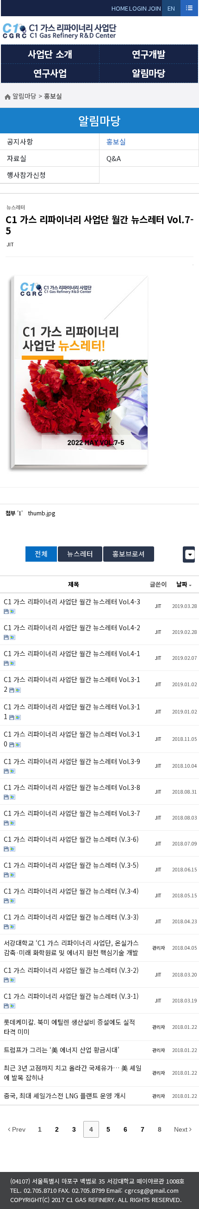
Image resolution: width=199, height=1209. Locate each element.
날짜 (181, 584)
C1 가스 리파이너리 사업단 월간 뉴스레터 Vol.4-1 (72, 653)
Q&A (113, 158)
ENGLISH (171, 10)
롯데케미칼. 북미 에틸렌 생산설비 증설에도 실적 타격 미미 (69, 1026)
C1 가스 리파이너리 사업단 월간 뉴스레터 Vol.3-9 (72, 761)
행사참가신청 (26, 175)
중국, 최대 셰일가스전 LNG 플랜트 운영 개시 (65, 1095)
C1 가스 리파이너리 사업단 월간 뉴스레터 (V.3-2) (71, 970)
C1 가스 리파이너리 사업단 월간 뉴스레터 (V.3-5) (71, 865)
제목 (73, 584)
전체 (41, 553)
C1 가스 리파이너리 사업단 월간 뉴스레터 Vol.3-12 (72, 684)
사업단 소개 (50, 54)
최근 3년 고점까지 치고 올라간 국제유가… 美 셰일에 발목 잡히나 (73, 1072)
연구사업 (50, 73)
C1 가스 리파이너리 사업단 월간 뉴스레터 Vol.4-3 (72, 601)
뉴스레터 (80, 553)
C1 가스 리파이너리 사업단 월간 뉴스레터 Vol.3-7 (72, 813)
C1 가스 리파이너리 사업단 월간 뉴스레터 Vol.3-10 (72, 738)
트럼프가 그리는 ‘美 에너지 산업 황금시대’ (61, 1049)
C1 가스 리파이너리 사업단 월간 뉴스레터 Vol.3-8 (72, 787)
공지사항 (20, 141)
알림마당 (148, 73)
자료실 (16, 158)
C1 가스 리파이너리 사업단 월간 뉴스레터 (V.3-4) (71, 891)
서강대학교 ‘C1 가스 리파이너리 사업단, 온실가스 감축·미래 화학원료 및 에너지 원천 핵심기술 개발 (71, 947)
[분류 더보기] (190, 554)
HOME (120, 8)
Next (181, 1129)
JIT (10, 244)
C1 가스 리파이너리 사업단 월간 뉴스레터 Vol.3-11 (72, 711)
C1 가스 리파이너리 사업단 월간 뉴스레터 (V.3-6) (71, 839)
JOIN (154, 8)
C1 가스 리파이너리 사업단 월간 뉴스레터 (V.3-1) (71, 996)
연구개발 (148, 54)
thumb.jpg (41, 513)
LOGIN (138, 8)
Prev (17, 1129)
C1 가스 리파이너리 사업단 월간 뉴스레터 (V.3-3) (71, 916)
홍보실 (116, 141)
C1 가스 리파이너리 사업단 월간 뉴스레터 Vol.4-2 (72, 627)
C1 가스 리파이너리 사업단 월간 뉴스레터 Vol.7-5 (99, 225)
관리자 (158, 947)
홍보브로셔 (128, 553)
